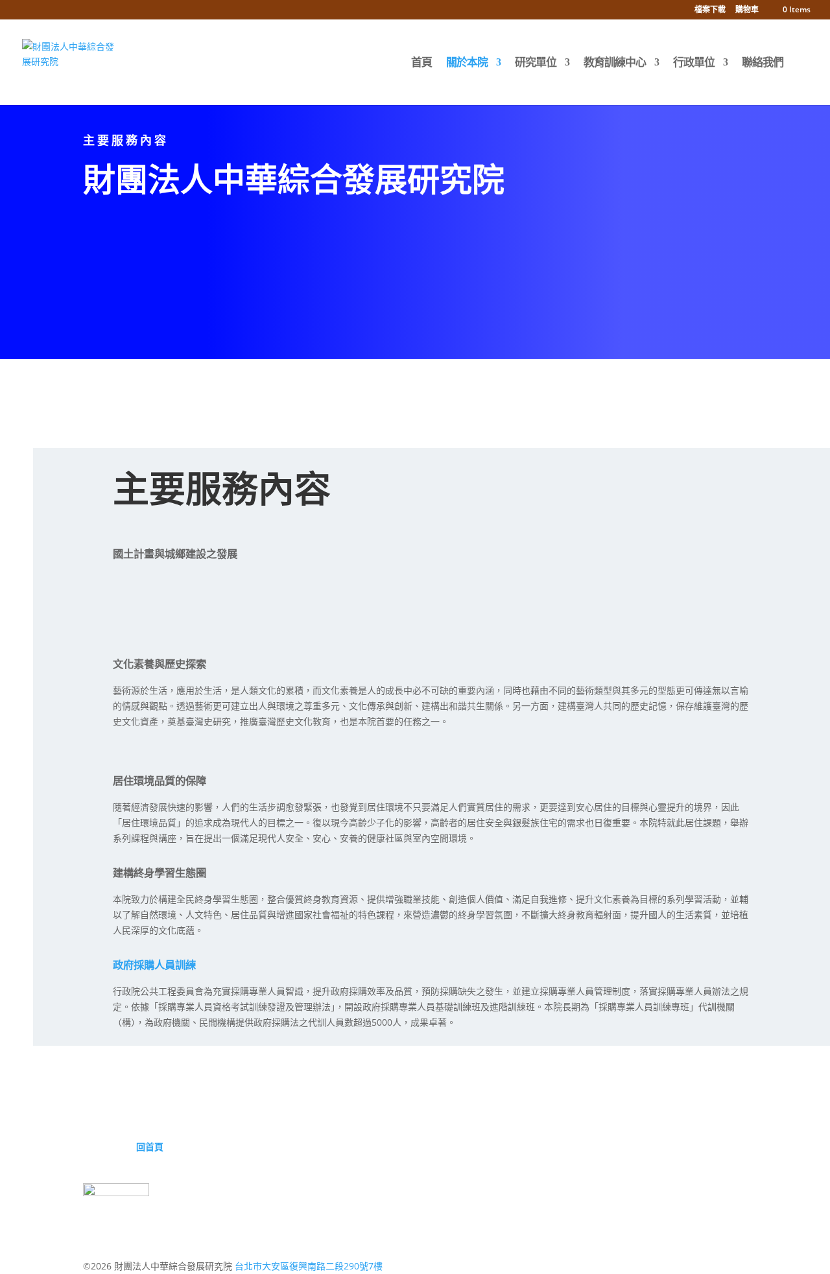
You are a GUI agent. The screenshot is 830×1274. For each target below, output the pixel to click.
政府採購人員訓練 (154, 965)
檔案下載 (710, 10)
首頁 (421, 63)
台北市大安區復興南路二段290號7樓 (309, 1266)
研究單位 (535, 63)
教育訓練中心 (615, 63)
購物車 (747, 10)
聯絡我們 (762, 63)
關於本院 (467, 63)
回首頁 (149, 1146)
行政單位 (694, 63)
